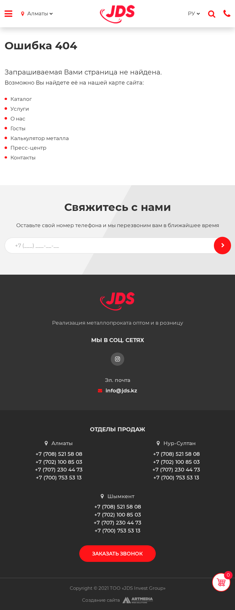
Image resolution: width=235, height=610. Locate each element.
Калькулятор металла (39, 138)
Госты (17, 128)
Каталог (21, 99)
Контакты (22, 157)
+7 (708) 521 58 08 (58, 454)
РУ (191, 13)
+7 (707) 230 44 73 (59, 469)
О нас (17, 118)
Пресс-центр (28, 147)
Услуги (19, 108)
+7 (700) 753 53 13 (59, 477)
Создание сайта (101, 600)
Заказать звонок (117, 554)
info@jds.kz (121, 390)
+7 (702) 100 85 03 (58, 462)
